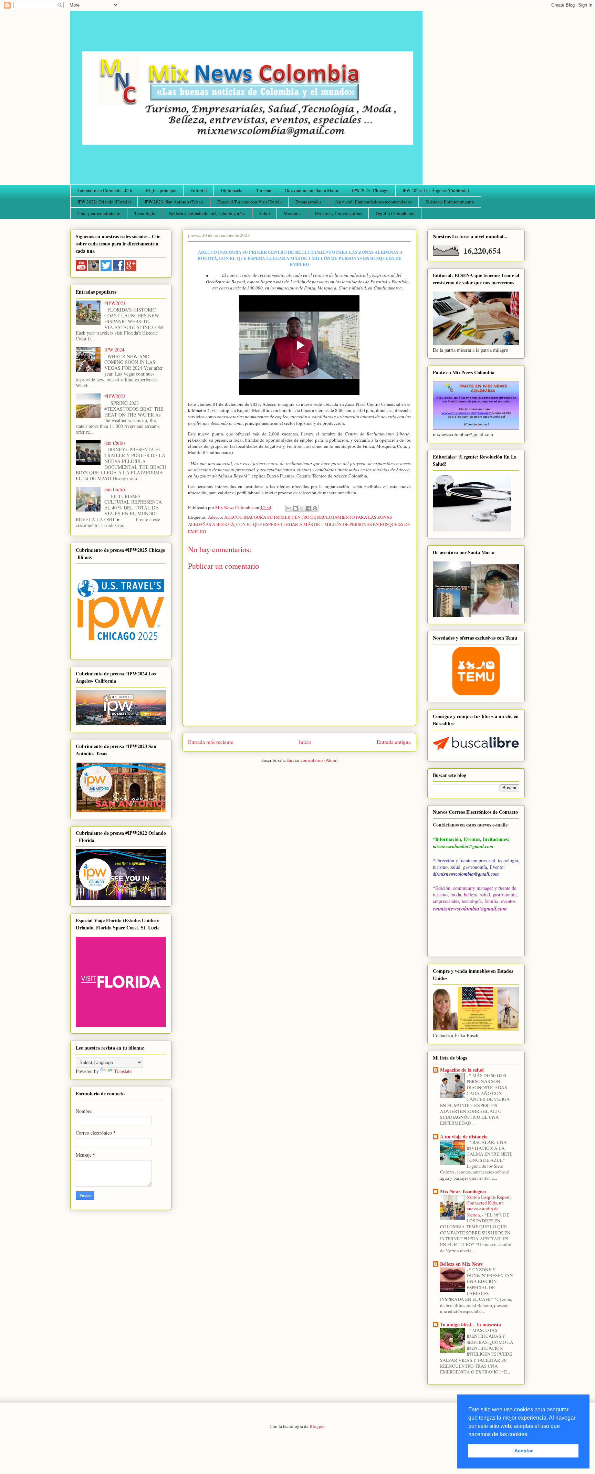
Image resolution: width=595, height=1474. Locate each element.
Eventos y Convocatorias (338, 213)
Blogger (317, 1426)
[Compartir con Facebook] (308, 508)
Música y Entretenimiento (450, 202)
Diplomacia (231, 190)
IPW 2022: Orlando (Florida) (104, 202)
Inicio (305, 741)
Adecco (215, 517)
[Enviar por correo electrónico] (288, 508)
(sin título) (114, 443)
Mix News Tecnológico (463, 1191)
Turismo (263, 190)
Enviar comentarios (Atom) (312, 760)
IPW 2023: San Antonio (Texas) (174, 202)
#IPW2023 (114, 303)
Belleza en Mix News (461, 1263)
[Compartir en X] (302, 508)
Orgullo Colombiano (395, 213)
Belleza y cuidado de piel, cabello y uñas (207, 213)
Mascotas (292, 213)
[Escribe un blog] (295, 508)
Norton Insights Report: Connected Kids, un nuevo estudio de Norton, (489, 1206)
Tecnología (144, 213)
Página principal (161, 190)
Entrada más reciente (210, 741)
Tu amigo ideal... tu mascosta (470, 1324)
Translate (123, 1071)
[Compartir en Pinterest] (315, 508)
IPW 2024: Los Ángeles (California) (436, 190)
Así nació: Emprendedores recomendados (373, 202)
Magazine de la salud (462, 1069)
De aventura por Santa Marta (311, 190)
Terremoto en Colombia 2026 (104, 190)
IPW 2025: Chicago (370, 190)
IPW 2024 (114, 349)
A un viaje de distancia (464, 1136)
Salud (264, 213)
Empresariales (308, 202)
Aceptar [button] (523, 1450)
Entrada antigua (394, 741)
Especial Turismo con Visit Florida (249, 202)
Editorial (198, 190)
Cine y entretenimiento (99, 213)
